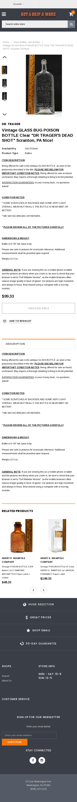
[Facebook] (33, 760)
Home (6, 42)
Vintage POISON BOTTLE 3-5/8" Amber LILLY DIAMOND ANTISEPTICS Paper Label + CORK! (17, 572)
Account (17, 4)
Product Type (10, 153)
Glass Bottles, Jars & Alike (26, 42)
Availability (9, 148)
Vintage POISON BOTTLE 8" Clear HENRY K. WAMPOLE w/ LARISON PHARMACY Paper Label (57, 570)
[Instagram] (41, 760)
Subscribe (14, 742)
